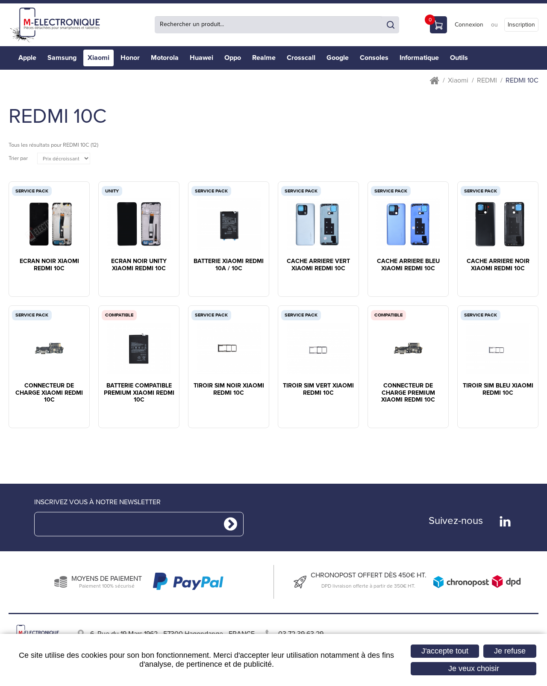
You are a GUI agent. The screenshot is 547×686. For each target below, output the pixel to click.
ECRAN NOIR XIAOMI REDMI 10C (49, 264)
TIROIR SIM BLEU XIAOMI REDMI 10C (498, 389)
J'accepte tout (444, 651)
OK (390, 24)
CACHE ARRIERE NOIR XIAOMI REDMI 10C (498, 264)
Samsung (61, 57)
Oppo (232, 57)
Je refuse (510, 651)
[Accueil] (57, 24)
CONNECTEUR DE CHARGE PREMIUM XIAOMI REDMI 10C (408, 393)
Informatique (419, 57)
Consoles (374, 57)
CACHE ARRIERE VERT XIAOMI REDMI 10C (318, 264)
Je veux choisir (473, 668)
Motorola (165, 57)
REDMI (487, 81)
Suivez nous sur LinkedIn (505, 521)
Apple (27, 57)
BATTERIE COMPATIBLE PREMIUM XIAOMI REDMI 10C (139, 393)
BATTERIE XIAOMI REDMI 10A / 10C (229, 264)
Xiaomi (98, 57)
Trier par (18, 158)
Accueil (434, 81)
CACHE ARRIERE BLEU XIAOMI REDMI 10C (408, 264)
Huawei (201, 57)
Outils (459, 57)
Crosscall (301, 57)
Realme (264, 57)
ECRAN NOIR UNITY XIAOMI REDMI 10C (139, 264)
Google (337, 57)
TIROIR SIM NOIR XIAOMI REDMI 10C (229, 389)
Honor (130, 57)
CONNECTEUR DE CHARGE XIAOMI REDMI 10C (49, 393)
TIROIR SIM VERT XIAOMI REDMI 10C (318, 389)
